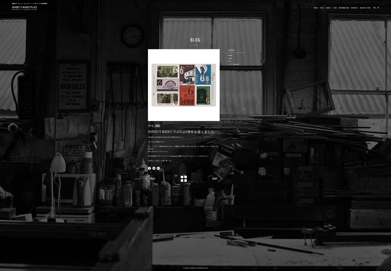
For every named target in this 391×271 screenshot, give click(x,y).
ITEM (335, 8)
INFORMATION (344, 8)
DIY (229, 61)
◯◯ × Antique (233, 64)
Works (230, 55)
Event (157, 126)
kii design (174, 156)
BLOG (322, 8)
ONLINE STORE (365, 8)
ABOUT (328, 8)
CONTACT (354, 8)
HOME (316, 8)
